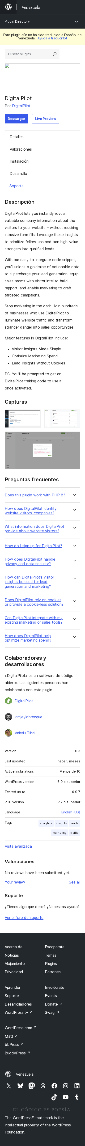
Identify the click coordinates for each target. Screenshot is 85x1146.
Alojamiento (15, 963)
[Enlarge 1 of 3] (34, 416)
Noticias (12, 955)
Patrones (53, 971)
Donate (54, 1004)
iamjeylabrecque (28, 717)
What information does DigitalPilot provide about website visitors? (34, 528)
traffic (74, 832)
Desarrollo (18, 173)
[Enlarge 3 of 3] (74, 438)
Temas (50, 955)
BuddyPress (17, 1053)
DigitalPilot (21, 105)
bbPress (14, 1044)
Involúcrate (54, 987)
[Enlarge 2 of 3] (74, 416)
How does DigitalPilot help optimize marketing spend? (28, 638)
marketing (59, 832)
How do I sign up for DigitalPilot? (33, 546)
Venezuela (25, 1074)
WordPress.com (21, 1027)
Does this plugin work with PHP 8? (35, 495)
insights (61, 823)
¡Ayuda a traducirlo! (52, 38)
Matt (11, 1036)
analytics (46, 823)
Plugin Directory (17, 21)
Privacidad (14, 971)
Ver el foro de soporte (24, 917)
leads (74, 823)
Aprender (12, 987)
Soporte (16, 185)
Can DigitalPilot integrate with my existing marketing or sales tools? (34, 620)
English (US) (70, 812)
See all (74, 882)
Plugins (51, 963)
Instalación (19, 161)
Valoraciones (21, 149)
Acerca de (13, 946)
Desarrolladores (18, 1004)
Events (51, 995)
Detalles (17, 136)
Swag (52, 1012)
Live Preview (45, 119)
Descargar (16, 119)
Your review (15, 882)
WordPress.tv (19, 1012)
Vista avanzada (18, 846)
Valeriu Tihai (25, 733)
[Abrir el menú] (77, 7)
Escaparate (54, 946)
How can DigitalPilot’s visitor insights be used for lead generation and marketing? (29, 581)
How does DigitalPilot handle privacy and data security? (30, 561)
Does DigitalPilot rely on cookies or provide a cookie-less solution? (34, 602)
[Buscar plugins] (55, 54)
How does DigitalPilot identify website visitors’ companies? (31, 510)
